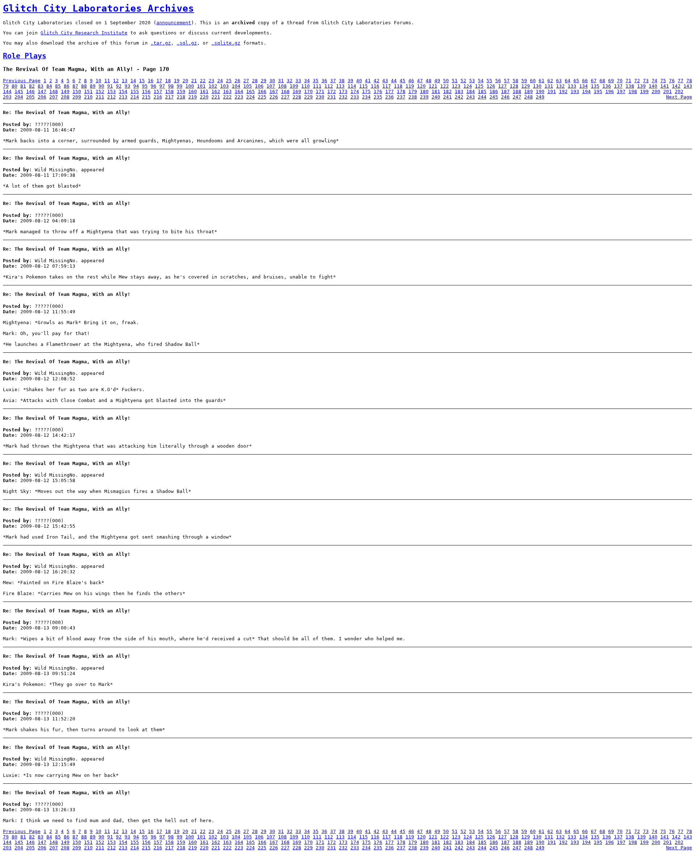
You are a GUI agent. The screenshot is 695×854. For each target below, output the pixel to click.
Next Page (679, 97)
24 (220, 80)
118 (398, 86)
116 (375, 86)
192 (563, 91)
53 (472, 80)
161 (204, 91)
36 (324, 80)
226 (273, 97)
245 (493, 97)
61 (541, 80)
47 (420, 80)
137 (618, 86)
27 (246, 80)
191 (551, 91)
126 (490, 86)
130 (537, 86)
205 (30, 97)
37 (333, 80)
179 (412, 91)
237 (401, 97)
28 (255, 80)
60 (533, 80)
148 (53, 91)
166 (262, 91)
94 (136, 86)
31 (281, 80)
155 (134, 91)
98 (171, 86)
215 (146, 97)
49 (437, 80)
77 (680, 80)
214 (134, 97)
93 (127, 86)
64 (567, 80)
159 (181, 91)
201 (667, 91)
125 (479, 86)
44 (394, 80)
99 (179, 86)
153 (111, 91)
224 (250, 97)
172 (331, 91)
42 (376, 80)
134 (583, 86)
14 (133, 80)
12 (116, 80)
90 (101, 86)
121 (433, 86)
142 (676, 86)
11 (107, 80)
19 (177, 80)
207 (53, 97)
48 (428, 80)
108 (282, 86)
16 (150, 80)
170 (308, 91)
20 (185, 80)
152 (100, 91)
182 (447, 91)
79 (6, 86)
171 (320, 91)
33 (298, 80)
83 (40, 86)
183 (459, 91)
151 (88, 91)
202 (679, 91)
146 (30, 91)
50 (446, 80)
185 (482, 91)
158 (169, 91)
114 (352, 86)
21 (194, 80)
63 (559, 80)
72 (637, 80)
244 (482, 97)
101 (201, 86)
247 (517, 97)
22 (203, 80)
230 (320, 97)
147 (42, 91)
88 (84, 86)
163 (227, 91)
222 (227, 97)
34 (307, 80)
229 (308, 97)
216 (157, 97)
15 (142, 80)
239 (424, 97)
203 (7, 97)
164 (239, 91)
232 (343, 97)
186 (493, 91)
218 (181, 97)
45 (402, 80)
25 (229, 80)
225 (262, 97)
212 (111, 97)
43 (385, 80)
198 (632, 91)
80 (14, 86)
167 (273, 91)
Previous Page (22, 80)
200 (656, 91)
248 (528, 97)
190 (540, 91)
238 (412, 97)
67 (594, 80)
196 (609, 91)
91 (110, 86)
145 (18, 91)
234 (366, 97)
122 (444, 86)
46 (411, 80)
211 (100, 97)
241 (447, 97)
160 (192, 91)
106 (259, 86)
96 (153, 86)
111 (317, 86)
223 (239, 97)
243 (470, 97)
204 (18, 97)
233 (354, 97)
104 (236, 86)
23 (211, 80)
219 (192, 97)
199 (644, 91)
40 (359, 80)
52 (463, 80)
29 (263, 80)
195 (598, 91)
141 (664, 86)
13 (124, 80)
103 (224, 86)
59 (524, 80)
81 (23, 86)
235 (378, 97)
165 (250, 91)
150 (76, 91)
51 (455, 80)
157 (157, 91)
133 (572, 86)
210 (88, 97)
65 (576, 80)
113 (340, 86)
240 (435, 97)
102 (212, 86)
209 (76, 97)
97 (162, 86)
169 (296, 91)
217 (169, 97)
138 (630, 86)
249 (540, 97)
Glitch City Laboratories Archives (98, 8)
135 (595, 86)
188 (517, 91)
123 (456, 86)
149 (65, 91)
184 (470, 91)
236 (389, 97)
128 (514, 86)
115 (363, 86)
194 (586, 91)
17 (159, 80)
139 (641, 86)
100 (189, 86)
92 (119, 86)
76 (672, 80)
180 (424, 91)
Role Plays (24, 56)
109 (294, 86)
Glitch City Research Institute (84, 32)
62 (550, 80)
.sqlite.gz (225, 43)
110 (305, 86)
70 (620, 80)
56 (498, 80)
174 (354, 91)
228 (296, 97)
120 (421, 86)
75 (663, 80)
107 (270, 86)
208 (65, 97)
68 (602, 80)
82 (32, 86)
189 (528, 91)
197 (621, 91)
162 (215, 91)
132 (560, 86)
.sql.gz (187, 43)
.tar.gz (161, 43)
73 (646, 80)
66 (585, 80)
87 (75, 86)
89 (93, 86)
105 (247, 86)
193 (574, 91)
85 (58, 86)
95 (145, 86)
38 (342, 80)
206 (42, 97)
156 (146, 91)
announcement (173, 22)
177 (389, 91)
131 (548, 86)
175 (366, 91)
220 (204, 97)
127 (502, 86)
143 (687, 86)
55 (489, 80)
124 (467, 86)
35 (316, 80)
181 (435, 91)
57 (507, 80)
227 (285, 97)
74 (654, 80)
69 (611, 80)
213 (123, 97)
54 (481, 80)
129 (525, 86)
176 (378, 91)
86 (67, 86)
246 (505, 97)
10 (98, 80)
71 (628, 80)
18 (168, 80)
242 (459, 97)
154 (123, 91)
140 (653, 86)
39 (350, 80)
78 (689, 80)
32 (289, 80)
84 (49, 86)
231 (331, 97)
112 (328, 86)
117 (386, 86)
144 (7, 91)
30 (272, 80)
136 (606, 86)
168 (285, 91)
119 (409, 86)
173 (343, 91)
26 (237, 80)
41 (368, 80)
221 (215, 97)
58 (515, 80)
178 (401, 91)
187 (505, 91)
